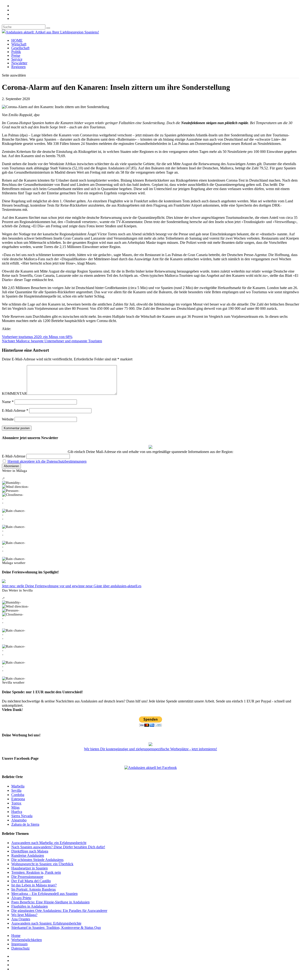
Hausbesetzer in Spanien (29, 868)
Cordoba (17, 795)
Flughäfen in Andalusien (29, 906)
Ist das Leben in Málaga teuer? (34, 885)
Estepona (18, 799)
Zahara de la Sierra (25, 824)
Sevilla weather (13, 682)
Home (15, 936)
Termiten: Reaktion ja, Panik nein (36, 872)
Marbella (17, 786)
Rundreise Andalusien (27, 855)
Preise (15, 55)
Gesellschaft (20, 48)
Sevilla (16, 790)
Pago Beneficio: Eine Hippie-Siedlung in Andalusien (50, 902)
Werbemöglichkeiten (26, 940)
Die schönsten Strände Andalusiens (37, 860)
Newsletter (19, 63)
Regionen (18, 67)
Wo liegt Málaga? (24, 915)
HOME (17, 40)
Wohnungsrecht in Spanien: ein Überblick (42, 864)
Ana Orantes (20, 919)
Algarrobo (19, 820)
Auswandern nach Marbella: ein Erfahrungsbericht (48, 843)
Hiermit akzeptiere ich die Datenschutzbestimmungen (47, 461)
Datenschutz (20, 948)
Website (8, 419)
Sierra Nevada (21, 816)
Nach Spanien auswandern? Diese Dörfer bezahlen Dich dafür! (58, 847)
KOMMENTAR (14, 394)
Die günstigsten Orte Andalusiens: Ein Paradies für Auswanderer (59, 911)
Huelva (16, 812)
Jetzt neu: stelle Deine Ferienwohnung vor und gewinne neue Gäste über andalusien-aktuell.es (71, 586)
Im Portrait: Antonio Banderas (33, 889)
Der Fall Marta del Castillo (31, 881)
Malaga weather (13, 563)
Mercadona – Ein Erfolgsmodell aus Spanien (44, 894)
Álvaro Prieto (21, 898)
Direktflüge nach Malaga (29, 851)
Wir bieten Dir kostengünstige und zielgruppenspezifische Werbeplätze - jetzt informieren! (150, 749)
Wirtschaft (18, 44)
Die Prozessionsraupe (27, 877)
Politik (16, 52)
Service (16, 59)
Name (8, 402)
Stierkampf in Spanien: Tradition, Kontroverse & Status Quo (56, 928)
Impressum (19, 944)
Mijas (15, 807)
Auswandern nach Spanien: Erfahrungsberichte (46, 923)
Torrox (16, 803)
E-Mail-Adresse (15, 410)
